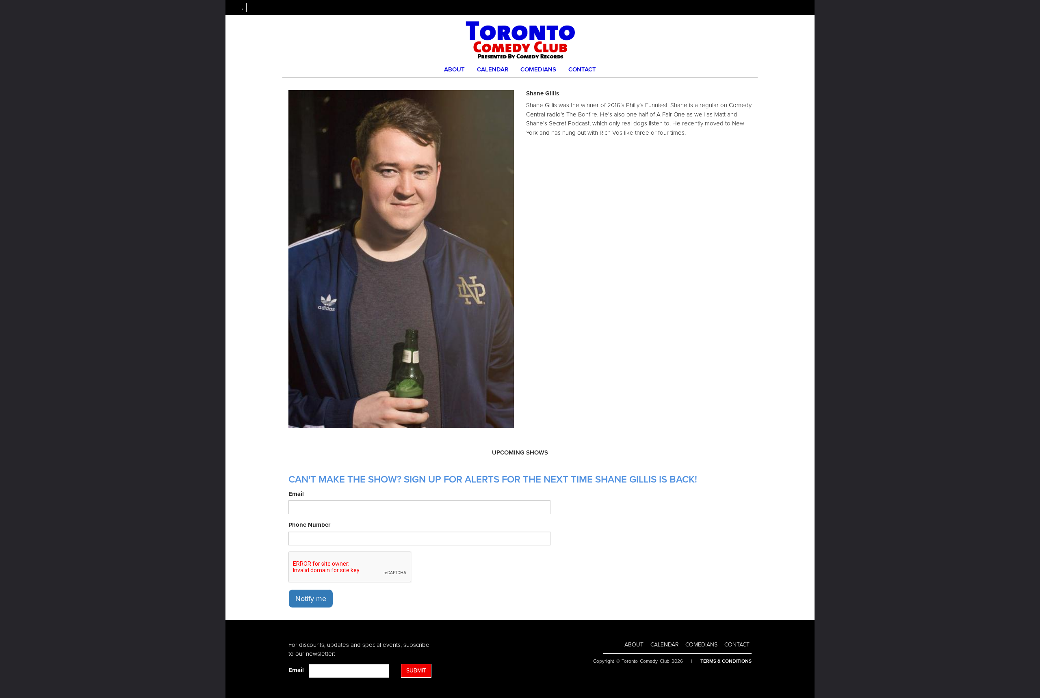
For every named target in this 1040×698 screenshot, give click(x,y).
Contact (582, 69)
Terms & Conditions (726, 661)
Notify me (310, 598)
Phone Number (309, 524)
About (454, 69)
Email (296, 494)
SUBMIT (416, 670)
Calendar (492, 69)
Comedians (538, 69)
